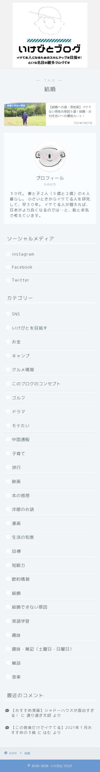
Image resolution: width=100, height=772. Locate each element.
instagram (23, 254)
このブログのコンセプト (36, 384)
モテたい (21, 426)
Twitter (21, 280)
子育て (18, 454)
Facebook (22, 267)
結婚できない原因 (30, 607)
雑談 (16, 663)
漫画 (16, 523)
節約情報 (21, 579)
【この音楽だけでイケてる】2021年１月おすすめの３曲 (51, 730)
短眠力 (18, 565)
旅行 (16, 467)
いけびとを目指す (30, 328)
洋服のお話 (23, 509)
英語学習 (21, 621)
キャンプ (21, 356)
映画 (16, 481)
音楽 (16, 677)
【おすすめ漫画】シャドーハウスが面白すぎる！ (52, 713)
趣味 (16, 635)
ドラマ (18, 412)
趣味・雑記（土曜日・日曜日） (43, 649)
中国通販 (21, 439)
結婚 (16, 593)
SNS (16, 314)
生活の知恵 (23, 537)
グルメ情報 (23, 370)
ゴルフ (18, 398)
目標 (16, 551)
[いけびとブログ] (50, 66)
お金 (16, 342)
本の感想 (21, 495)
